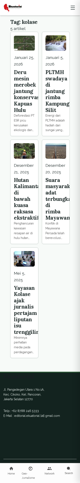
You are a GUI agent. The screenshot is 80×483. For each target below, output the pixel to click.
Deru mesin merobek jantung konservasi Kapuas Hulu (27, 91)
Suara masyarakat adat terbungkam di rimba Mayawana (60, 199)
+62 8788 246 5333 (25, 411)
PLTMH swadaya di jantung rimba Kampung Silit (57, 91)
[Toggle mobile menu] (72, 7)
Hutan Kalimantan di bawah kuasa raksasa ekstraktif (28, 199)
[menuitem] (11, 470)
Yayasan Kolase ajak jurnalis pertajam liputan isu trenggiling (28, 309)
